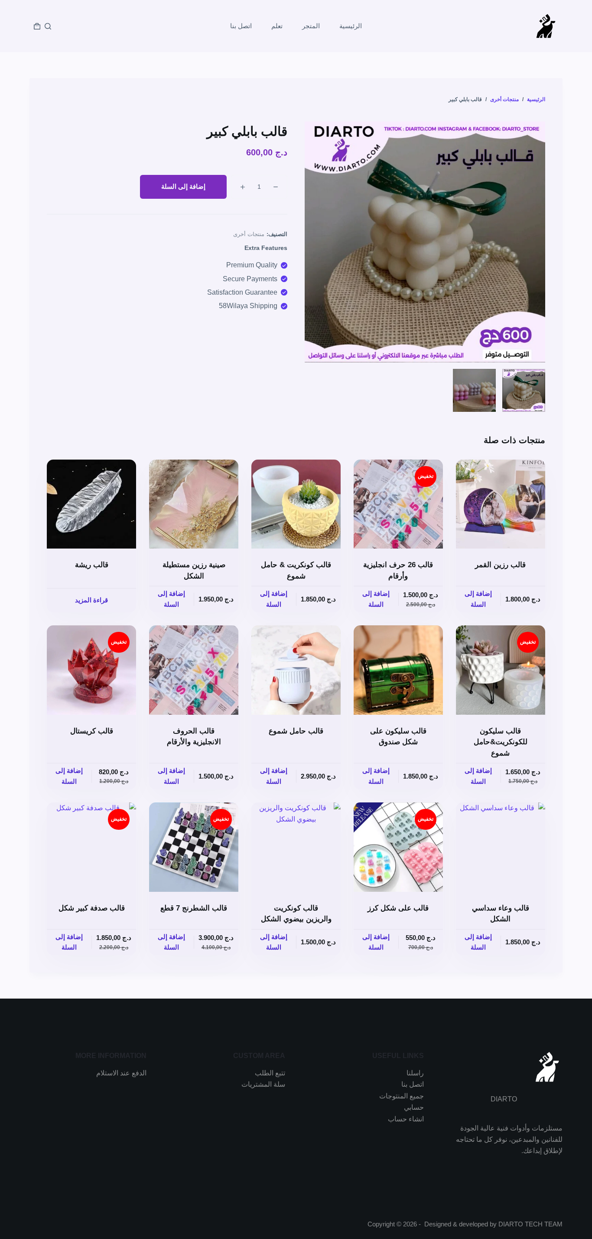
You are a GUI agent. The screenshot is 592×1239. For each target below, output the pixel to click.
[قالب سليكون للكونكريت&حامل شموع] (500, 670)
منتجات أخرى (249, 234)
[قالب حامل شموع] (296, 670)
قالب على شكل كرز (398, 908)
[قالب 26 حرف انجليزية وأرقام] (398, 504)
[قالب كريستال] (91, 670)
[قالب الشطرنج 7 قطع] (193, 847)
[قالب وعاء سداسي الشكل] (500, 847)
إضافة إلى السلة (183, 186)
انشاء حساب (406, 1119)
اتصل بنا (241, 26)
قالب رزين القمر (500, 565)
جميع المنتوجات (401, 1096)
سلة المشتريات (263, 1084)
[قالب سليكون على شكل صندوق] (398, 670)
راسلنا (415, 1073)
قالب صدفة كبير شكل (92, 908)
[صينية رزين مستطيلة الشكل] (193, 504)
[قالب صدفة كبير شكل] (91, 847)
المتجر (311, 26)
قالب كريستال (91, 731)
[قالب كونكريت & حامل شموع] (296, 504)
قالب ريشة (91, 565)
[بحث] (48, 26)
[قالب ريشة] (91, 504)
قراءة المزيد (91, 600)
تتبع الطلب (270, 1073)
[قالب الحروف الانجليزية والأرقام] (193, 670)
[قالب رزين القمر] (500, 504)
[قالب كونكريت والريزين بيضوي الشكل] (296, 847)
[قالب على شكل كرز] (398, 847)
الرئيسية (350, 26)
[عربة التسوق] (37, 26)
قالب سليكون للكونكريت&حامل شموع (500, 742)
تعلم (277, 26)
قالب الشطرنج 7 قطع (193, 908)
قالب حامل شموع (296, 731)
